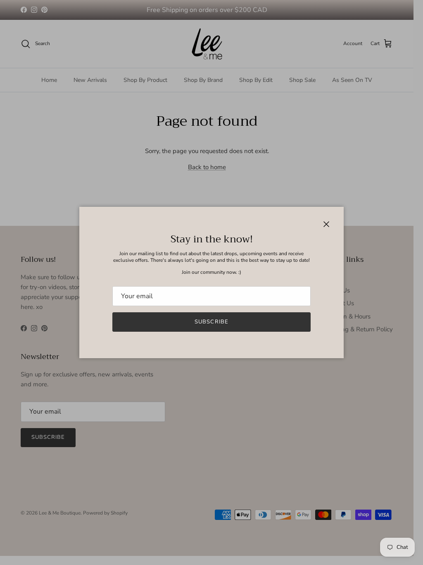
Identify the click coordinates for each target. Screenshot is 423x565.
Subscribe (211, 322)
